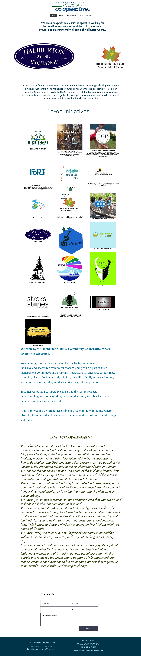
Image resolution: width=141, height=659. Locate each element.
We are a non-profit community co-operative (66, 22)
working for (97, 22)
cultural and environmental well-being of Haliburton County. (72, 29)
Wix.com (50, 649)
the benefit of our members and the (63, 26)
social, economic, (92, 26)
